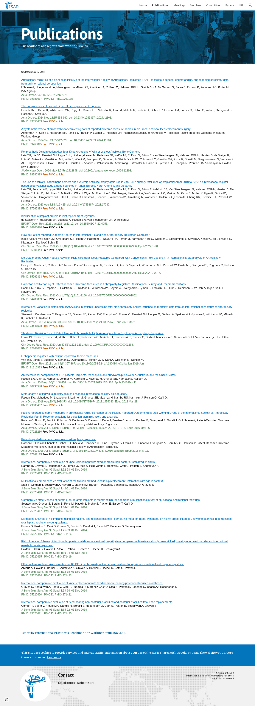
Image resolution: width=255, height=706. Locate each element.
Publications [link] (160, 5)
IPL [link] (241, 5)
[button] (250, 5)
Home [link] (143, 5)
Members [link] (195, 5)
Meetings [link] (179, 5)
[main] (127, 37)
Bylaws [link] (229, 5)
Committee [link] (213, 5)
